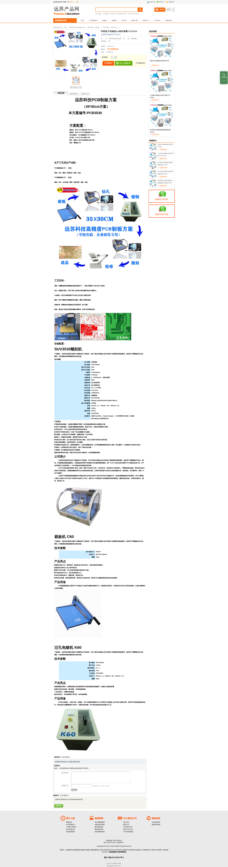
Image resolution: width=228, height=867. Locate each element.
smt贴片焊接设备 (133, 14)
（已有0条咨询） (65, 757)
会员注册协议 (156, 822)
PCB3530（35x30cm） (110, 27)
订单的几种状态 (71, 827)
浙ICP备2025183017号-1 (114, 866)
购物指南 (99, 818)
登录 (71, 2)
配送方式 (126, 824)
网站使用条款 (99, 827)
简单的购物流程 (100, 832)
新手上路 (70, 818)
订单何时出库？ (128, 827)
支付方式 (126, 822)
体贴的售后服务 (100, 824)
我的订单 (152, 2)
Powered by (112, 863)
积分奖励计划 (70, 829)
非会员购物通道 (100, 822)
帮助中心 (162, 2)
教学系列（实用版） (94, 27)
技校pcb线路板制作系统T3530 (159, 61)
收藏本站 (171, 2)
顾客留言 (168, 20)
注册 (77, 2)
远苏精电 (134, 38)
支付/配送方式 (130, 818)
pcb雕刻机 (106, 14)
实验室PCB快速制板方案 (77, 27)
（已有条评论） (64, 795)
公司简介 (157, 20)
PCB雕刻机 (93, 20)
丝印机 (123, 20)
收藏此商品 (141, 63)
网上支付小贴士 (128, 829)
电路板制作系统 (122, 14)
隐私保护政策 (156, 824)
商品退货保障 (70, 832)
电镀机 (104, 20)
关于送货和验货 (128, 832)
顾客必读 (69, 822)
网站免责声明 (99, 829)
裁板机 (114, 20)
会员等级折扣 (70, 824)
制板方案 (113, 14)
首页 (82, 20)
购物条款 (156, 818)
